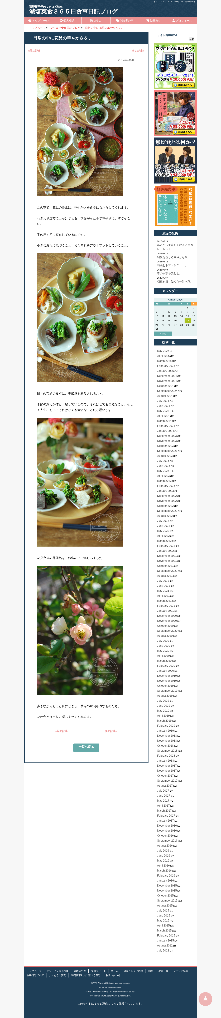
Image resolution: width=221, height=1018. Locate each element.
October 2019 (165, 685)
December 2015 (167, 885)
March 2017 (164, 810)
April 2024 (163, 415)
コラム (97, 20)
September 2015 (167, 900)
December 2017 (167, 765)
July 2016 (163, 850)
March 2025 (164, 360)
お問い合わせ (190, 2)
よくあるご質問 (57, 975)
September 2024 (167, 390)
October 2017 (165, 775)
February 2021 (166, 605)
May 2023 (163, 470)
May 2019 (163, 710)
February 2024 (166, 425)
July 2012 (163, 950)
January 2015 (165, 940)
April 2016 (163, 865)
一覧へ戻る (86, 747)
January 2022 (165, 550)
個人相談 (68, 20)
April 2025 (163, 355)
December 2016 (167, 825)
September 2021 (167, 570)
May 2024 (163, 410)
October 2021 (165, 565)
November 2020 (167, 620)
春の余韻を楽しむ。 (169, 273)
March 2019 (164, 720)
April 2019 (163, 715)
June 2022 (163, 525)
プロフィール (183, 20)
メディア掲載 (181, 971)
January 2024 (165, 430)
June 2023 (163, 465)
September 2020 (167, 630)
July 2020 (163, 640)
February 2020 (166, 665)
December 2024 (167, 375)
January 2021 (165, 610)
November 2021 (167, 560)
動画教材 (155, 20)
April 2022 (163, 535)
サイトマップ (159, 2)
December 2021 (167, 555)
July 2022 (163, 520)
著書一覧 (163, 971)
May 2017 (163, 800)
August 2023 (165, 455)
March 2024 (164, 420)
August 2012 (165, 945)
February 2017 (166, 815)
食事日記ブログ (35, 975)
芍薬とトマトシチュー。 (172, 265)
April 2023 (163, 475)
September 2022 (167, 510)
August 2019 (165, 695)
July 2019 (163, 700)
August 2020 (165, 635)
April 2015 (163, 925)
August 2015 (165, 905)
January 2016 (165, 880)
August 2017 (165, 785)
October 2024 (165, 385)
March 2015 (164, 930)
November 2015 (167, 890)
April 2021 (163, 595)
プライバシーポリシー (174, 2)
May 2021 (163, 590)
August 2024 (165, 395)
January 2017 (165, 820)
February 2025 (166, 365)
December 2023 (167, 435)
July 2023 (163, 460)
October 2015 (165, 895)
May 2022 (163, 530)
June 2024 (163, 405)
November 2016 (167, 830)
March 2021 (164, 600)
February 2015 (166, 935)
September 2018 (167, 750)
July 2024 (163, 400)
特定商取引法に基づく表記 (85, 975)
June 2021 (163, 585)
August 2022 (165, 515)
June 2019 (163, 705)
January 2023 (165, 490)
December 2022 (167, 495)
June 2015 (163, 915)
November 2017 (167, 770)
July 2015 (163, 910)
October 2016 (165, 835)
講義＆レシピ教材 (133, 971)
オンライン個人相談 (57, 971)
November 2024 (167, 380)
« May (163, 333)
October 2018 (165, 745)
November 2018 (167, 740)
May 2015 (163, 920)
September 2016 (167, 840)
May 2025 (163, 350)
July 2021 (163, 580)
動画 (150, 971)
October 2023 (165, 445)
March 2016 (164, 870)
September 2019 (167, 690)
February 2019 (166, 725)
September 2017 (167, 780)
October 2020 (165, 625)
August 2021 (165, 575)
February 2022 (166, 545)
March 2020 (164, 660)
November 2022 (167, 500)
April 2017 (163, 805)
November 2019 (167, 680)
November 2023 (167, 440)
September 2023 (167, 450)
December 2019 (167, 675)
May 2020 (163, 650)
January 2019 (165, 730)
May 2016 (163, 860)
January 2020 (165, 670)
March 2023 (164, 480)
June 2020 (163, 645)
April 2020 (163, 655)
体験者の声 (126, 20)
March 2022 (164, 540)
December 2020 (167, 615)
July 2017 (163, 790)
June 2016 (163, 855)
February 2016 (166, 875)
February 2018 (166, 755)
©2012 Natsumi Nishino (102, 983)
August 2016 (165, 845)
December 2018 (167, 735)
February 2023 (166, 485)
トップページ (40, 20)
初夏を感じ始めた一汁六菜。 (175, 281)
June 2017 (163, 795)
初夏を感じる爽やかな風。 (173, 257)
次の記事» (138, 50)
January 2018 (165, 760)
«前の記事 (34, 50)
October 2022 (165, 505)
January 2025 (165, 370)
